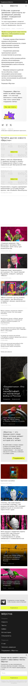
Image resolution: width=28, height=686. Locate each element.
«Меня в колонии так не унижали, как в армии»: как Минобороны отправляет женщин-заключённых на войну (13, 300)
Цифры (3, 629)
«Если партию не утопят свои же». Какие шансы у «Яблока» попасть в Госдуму (14, 419)
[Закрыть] (26, 2)
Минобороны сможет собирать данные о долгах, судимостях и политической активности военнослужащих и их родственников (12, 321)
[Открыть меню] (26, 6)
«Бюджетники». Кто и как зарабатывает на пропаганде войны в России (13, 391)
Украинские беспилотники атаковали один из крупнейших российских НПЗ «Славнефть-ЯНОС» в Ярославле (14, 329)
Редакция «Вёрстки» (5, 28)
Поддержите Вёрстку (7, 2)
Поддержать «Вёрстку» (9, 651)
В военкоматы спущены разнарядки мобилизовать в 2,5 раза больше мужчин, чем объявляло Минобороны (14, 188)
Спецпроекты (6, 399)
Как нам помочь (10, 107)
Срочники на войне (8, 481)
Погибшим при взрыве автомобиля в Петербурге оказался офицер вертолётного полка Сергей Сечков (14, 337)
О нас (3, 644)
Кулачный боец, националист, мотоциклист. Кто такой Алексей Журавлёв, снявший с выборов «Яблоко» (12, 273)
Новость (13, 28)
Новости (10, 167)
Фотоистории (6, 632)
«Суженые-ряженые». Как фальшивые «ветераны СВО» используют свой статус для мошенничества (11, 245)
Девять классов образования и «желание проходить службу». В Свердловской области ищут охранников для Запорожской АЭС (13, 162)
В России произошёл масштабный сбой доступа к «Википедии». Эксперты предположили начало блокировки (12, 345)
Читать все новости (6, 352)
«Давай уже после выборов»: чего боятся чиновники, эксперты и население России (13, 558)
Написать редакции (8, 647)
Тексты (10, 250)
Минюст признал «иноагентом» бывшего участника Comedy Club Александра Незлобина (12, 312)
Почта (3, 673)
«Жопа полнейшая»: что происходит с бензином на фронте (11, 583)
